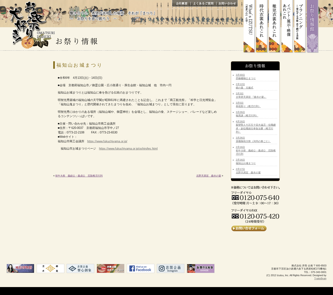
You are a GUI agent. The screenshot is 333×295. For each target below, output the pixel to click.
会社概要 (183, 3)
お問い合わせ (227, 3)
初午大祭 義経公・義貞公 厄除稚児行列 (79, 175)
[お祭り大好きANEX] (201, 268)
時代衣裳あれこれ (262, 26)
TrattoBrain (320, 278)
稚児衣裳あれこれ (275, 26)
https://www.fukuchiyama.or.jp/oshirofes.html (128, 148)
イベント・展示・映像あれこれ (288, 26)
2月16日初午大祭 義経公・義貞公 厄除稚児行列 (256, 150)
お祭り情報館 (313, 26)
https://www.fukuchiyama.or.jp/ (107, 141)
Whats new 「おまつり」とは (250, 26)
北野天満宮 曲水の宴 (208, 175)
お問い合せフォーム (249, 228)
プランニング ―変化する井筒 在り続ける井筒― (300, 26)
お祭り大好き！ (31, 25)
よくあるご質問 (205, 3)
